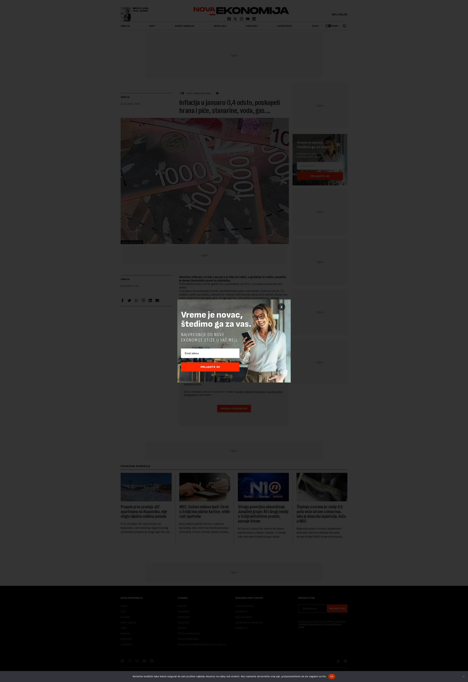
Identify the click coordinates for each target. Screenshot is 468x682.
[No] (463, 676)
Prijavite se (210, 367)
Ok (331, 676)
